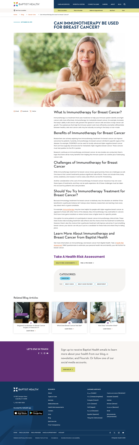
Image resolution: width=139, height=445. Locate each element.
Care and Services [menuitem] (64, 4)
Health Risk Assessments (65, 263)
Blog (49, 418)
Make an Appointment (96, 10)
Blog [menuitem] (119, 4)
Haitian (109, 400)
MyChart (112, 10)
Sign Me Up (67, 369)
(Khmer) (112, 404)
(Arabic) (91, 393)
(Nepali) (91, 407)
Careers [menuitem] (105, 4)
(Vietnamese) (94, 418)
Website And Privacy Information (23, 438)
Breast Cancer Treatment (85, 284)
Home (15, 432)
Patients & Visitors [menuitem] (79, 4)
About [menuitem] (113, 4)
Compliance (54, 438)
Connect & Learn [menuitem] (93, 4)
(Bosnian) (113, 407)
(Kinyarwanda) (112, 415)
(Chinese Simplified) (95, 396)
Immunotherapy (101, 284)
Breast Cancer (69, 284)
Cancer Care (65, 278)
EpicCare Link (52, 421)
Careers (50, 411)
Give (123, 10)
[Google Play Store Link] (36, 413)
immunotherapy (68, 209)
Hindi (108, 411)
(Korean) (92, 404)
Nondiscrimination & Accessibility (70, 438)
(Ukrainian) (116, 393)
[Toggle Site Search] (124, 4)
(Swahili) (112, 396)
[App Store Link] (21, 413)
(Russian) (92, 411)
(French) (93, 400)
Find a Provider (78, 10)
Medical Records (53, 404)
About (50, 393)
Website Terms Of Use (41, 438)
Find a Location (62, 10)
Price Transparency (54, 425)
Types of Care (52, 396)
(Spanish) (93, 414)
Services (50, 400)
